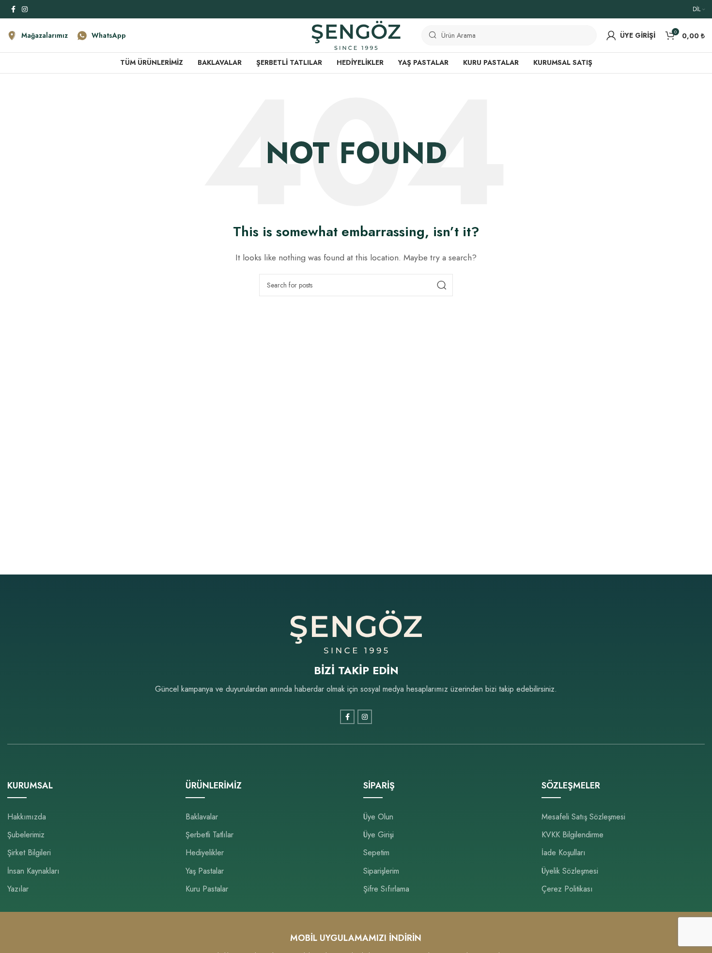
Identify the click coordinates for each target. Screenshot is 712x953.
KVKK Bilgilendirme (573, 834)
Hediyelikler (205, 852)
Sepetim (376, 852)
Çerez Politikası (567, 888)
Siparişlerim (381, 871)
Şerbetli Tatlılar (209, 834)
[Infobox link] (37, 35)
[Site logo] (356, 34)
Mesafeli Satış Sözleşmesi (583, 816)
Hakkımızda (26, 816)
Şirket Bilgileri (29, 852)
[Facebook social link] (13, 9)
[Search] (442, 285)
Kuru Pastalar (207, 888)
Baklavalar (202, 816)
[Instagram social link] (25, 9)
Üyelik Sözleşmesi (570, 871)
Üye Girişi (378, 834)
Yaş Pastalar (205, 871)
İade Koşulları (564, 852)
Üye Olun (378, 816)
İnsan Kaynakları (33, 871)
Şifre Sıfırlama (386, 888)
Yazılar (18, 888)
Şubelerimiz (26, 834)
